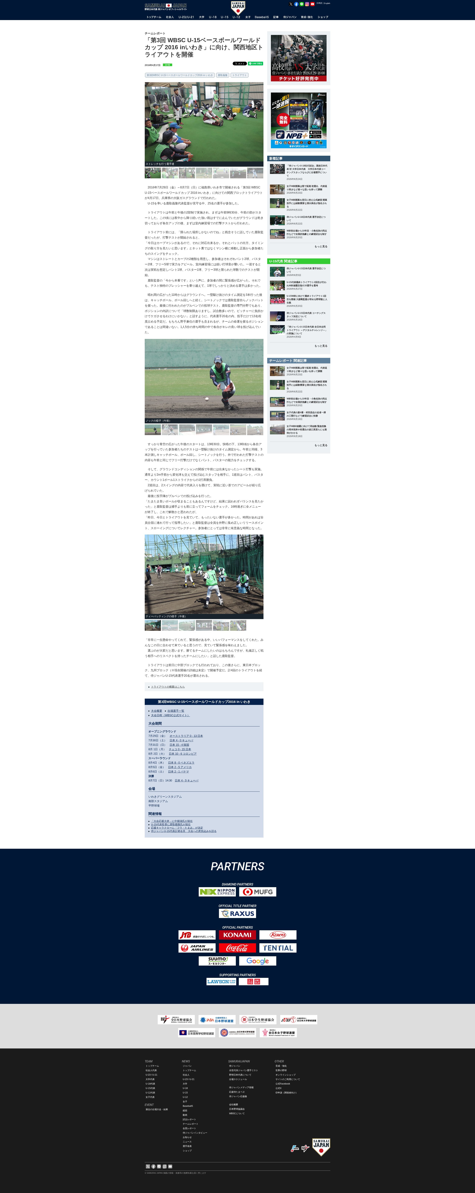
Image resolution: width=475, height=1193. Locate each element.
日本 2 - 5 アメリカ (180, 767)
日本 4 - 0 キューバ (181, 740)
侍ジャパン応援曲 (238, 1096)
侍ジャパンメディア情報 (241, 1087)
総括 (185, 1110)
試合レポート (189, 1119)
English (327, 3)
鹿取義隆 (222, 75)
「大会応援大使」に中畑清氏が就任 (172, 821)
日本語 (319, 3)
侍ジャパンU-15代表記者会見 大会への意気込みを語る (184, 831)
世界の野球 (281, 1070)
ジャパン (187, 1066)
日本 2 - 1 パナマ (178, 771)
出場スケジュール (238, 1079)
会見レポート (189, 1128)
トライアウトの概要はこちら (168, 686)
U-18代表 (150, 1083)
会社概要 (233, 1104)
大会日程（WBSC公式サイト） (170, 715)
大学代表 (150, 1079)
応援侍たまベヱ (237, 1092)
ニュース (187, 1141)
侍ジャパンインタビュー (195, 1133)
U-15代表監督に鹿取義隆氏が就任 (171, 824)
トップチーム (152, 1066)
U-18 (185, 1088)
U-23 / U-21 (151, 1075)
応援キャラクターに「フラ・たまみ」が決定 (177, 827)
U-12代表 (150, 1092)
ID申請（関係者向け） (287, 1092)
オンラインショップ (286, 1075)
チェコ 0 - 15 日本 (180, 749)
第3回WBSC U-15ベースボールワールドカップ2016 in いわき (180, 75)
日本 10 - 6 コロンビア (183, 753)
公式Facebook (283, 1083)
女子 (185, 1101)
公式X (278, 1088)
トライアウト (239, 75)
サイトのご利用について (288, 1079)
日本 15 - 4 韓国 (179, 744)
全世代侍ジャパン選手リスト (243, 1070)
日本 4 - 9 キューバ (186, 780)
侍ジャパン (234, 1066)
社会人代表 (151, 1070)
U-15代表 (150, 1088)
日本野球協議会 (237, 1109)
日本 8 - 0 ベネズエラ (181, 762)
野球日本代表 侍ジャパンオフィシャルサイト (167, 6)
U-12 (185, 1097)
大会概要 (156, 710)
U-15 (185, 1092)
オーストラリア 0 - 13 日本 (186, 735)
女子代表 (150, 1097)
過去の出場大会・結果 (157, 1109)
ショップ (187, 1150)
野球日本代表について (240, 1075)
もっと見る (321, 246)
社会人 (186, 1075)
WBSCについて (237, 1113)
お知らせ (187, 1137)
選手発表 (187, 1146)
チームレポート (190, 1124)
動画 (185, 1115)
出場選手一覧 (176, 710)
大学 (185, 1083)
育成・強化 (281, 1066)
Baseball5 (188, 1106)
